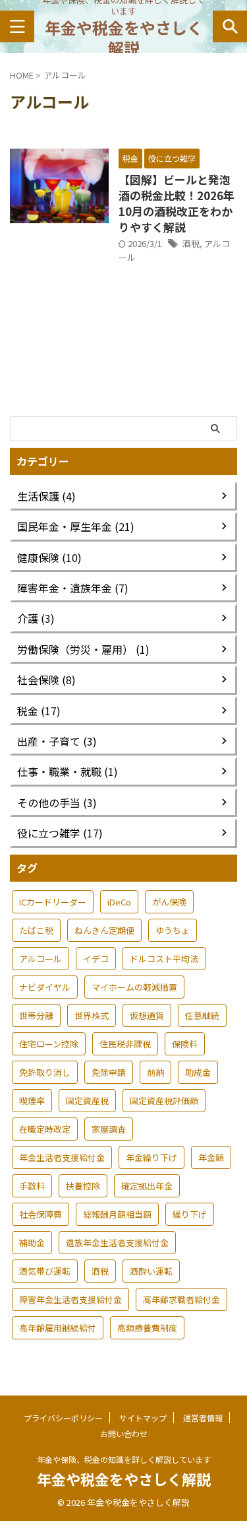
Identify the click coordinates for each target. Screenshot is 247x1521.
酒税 (191, 243)
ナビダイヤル (44, 987)
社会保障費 (40, 1214)
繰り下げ (190, 1214)
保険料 (185, 1044)
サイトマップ (143, 1417)
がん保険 (169, 902)
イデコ (96, 958)
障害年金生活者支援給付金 (70, 1299)
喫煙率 (32, 1100)
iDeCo (119, 902)
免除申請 (109, 1072)
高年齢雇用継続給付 (57, 1328)
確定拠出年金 (147, 1186)
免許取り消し (44, 1072)
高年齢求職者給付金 (181, 1299)
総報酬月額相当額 (117, 1214)
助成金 (198, 1072)
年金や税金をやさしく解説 (124, 37)
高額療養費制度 (147, 1328)
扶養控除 (83, 1186)
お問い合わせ (124, 1433)
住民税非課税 (125, 1044)
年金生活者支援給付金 (62, 1157)
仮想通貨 (147, 1015)
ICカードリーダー (52, 902)
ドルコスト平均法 (164, 958)
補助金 (32, 1242)
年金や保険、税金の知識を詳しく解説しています (124, 1459)
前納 (155, 1072)
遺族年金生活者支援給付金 (117, 1242)
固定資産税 (87, 1100)
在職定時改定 (44, 1129)
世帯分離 (36, 1015)
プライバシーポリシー (63, 1417)
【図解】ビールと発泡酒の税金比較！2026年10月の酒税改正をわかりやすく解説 (176, 203)
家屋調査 (109, 1129)
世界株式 (91, 1015)
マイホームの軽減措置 (134, 987)
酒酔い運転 (151, 1271)
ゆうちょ (172, 930)
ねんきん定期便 (104, 930)
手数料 (32, 1186)
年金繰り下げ (151, 1157)
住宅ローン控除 (48, 1044)
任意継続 (202, 1015)
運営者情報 (203, 1417)
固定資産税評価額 (164, 1100)
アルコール (40, 958)
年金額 (211, 1157)
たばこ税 (36, 930)
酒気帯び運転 (44, 1271)
